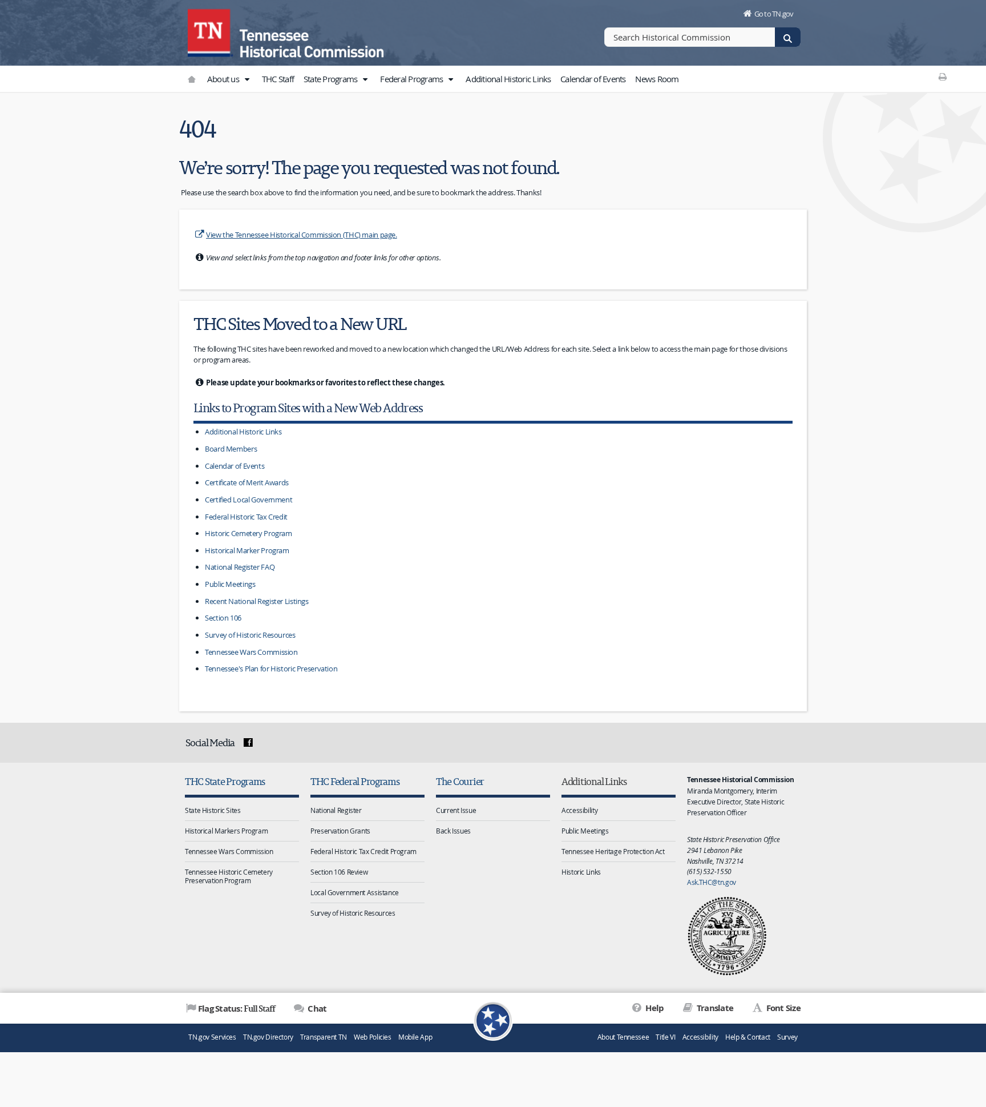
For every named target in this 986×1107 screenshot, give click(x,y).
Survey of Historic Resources (250, 635)
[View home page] (210, 31)
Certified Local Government (248, 499)
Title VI (665, 1037)
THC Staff (278, 78)
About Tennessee (623, 1037)
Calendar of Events (593, 78)
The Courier (460, 781)
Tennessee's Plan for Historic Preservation (271, 668)
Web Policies (372, 1037)
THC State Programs (225, 781)
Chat (316, 1009)
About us (224, 78)
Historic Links (581, 871)
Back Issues (453, 830)
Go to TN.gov (774, 14)
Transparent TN (323, 1037)
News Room (656, 78)
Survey (787, 1037)
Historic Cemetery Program (248, 533)
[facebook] (248, 743)
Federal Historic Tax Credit (246, 517)
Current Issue (456, 810)
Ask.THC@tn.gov (711, 882)
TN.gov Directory (268, 1037)
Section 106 (223, 618)
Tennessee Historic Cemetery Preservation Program (229, 876)
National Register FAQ (239, 567)
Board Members (231, 449)
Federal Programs (412, 78)
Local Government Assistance (354, 892)
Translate (714, 1008)
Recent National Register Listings (257, 601)
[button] (246, 79)
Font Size (782, 1008)
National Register (336, 810)
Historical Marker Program (247, 550)
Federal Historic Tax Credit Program (363, 851)
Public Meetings (230, 584)
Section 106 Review (338, 871)
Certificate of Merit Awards (247, 482)
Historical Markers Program (226, 830)
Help (654, 1008)
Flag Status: (236, 1008)
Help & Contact (747, 1037)
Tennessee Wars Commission (251, 652)
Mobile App (415, 1037)
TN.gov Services (212, 1037)
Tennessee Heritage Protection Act (613, 851)
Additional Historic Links (508, 78)
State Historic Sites (213, 810)
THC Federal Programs (354, 781)
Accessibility (579, 810)
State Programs (331, 78)
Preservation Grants (340, 830)
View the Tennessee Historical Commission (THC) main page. (301, 235)
